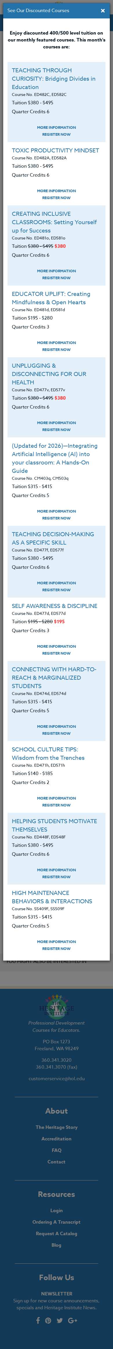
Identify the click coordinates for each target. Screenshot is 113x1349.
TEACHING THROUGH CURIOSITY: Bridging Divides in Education (54, 78)
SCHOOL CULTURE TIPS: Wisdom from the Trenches (48, 753)
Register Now (56, 134)
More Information (56, 127)
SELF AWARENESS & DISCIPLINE (54, 606)
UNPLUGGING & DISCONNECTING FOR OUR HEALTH (49, 374)
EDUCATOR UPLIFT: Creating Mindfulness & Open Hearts (51, 298)
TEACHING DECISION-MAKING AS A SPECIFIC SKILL (53, 538)
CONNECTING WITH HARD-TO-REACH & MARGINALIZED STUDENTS (54, 677)
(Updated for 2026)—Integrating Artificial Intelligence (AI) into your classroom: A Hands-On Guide (55, 458)
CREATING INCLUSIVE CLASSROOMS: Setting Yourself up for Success (54, 222)
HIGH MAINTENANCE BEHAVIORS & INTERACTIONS (52, 897)
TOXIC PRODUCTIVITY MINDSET (55, 150)
